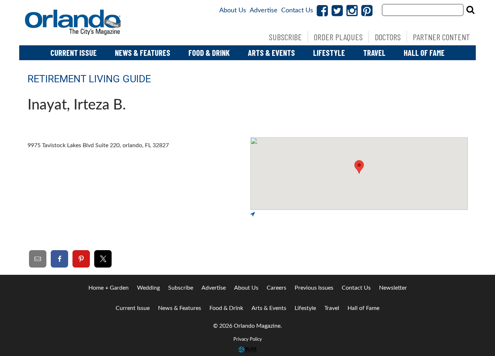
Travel (374, 52)
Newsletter (393, 288)
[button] (359, 167)
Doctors (388, 37)
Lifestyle (329, 52)
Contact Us (297, 10)
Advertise (264, 10)
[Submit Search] (470, 9)
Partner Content (441, 37)
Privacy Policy (247, 339)
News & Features (142, 52)
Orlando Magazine (73, 22)
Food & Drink (209, 52)
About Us (232, 10)
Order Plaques (338, 37)
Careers (276, 288)
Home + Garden (108, 288)
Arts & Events (271, 52)
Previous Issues (314, 288)
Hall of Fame (424, 52)
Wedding (148, 288)
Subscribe (285, 37)
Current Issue (73, 52)
